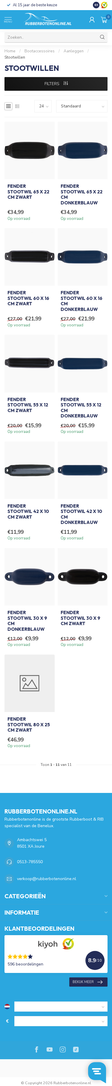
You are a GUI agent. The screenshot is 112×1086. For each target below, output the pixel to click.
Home (10, 51)
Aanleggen (74, 51)
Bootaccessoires (39, 51)
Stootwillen (14, 57)
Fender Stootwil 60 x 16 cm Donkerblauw (81, 301)
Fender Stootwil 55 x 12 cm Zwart (27, 405)
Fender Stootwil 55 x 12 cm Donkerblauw (81, 408)
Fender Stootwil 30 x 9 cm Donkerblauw (27, 621)
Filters (53, 84)
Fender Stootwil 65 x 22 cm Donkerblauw (81, 194)
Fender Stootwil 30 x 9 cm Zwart (80, 618)
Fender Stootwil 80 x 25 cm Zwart (28, 724)
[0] (104, 20)
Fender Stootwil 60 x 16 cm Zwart (28, 298)
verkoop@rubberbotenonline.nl (46, 879)
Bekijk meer (83, 981)
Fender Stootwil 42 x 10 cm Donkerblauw (81, 514)
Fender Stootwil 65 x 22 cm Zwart (28, 192)
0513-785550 (30, 862)
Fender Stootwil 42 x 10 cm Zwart (28, 511)
